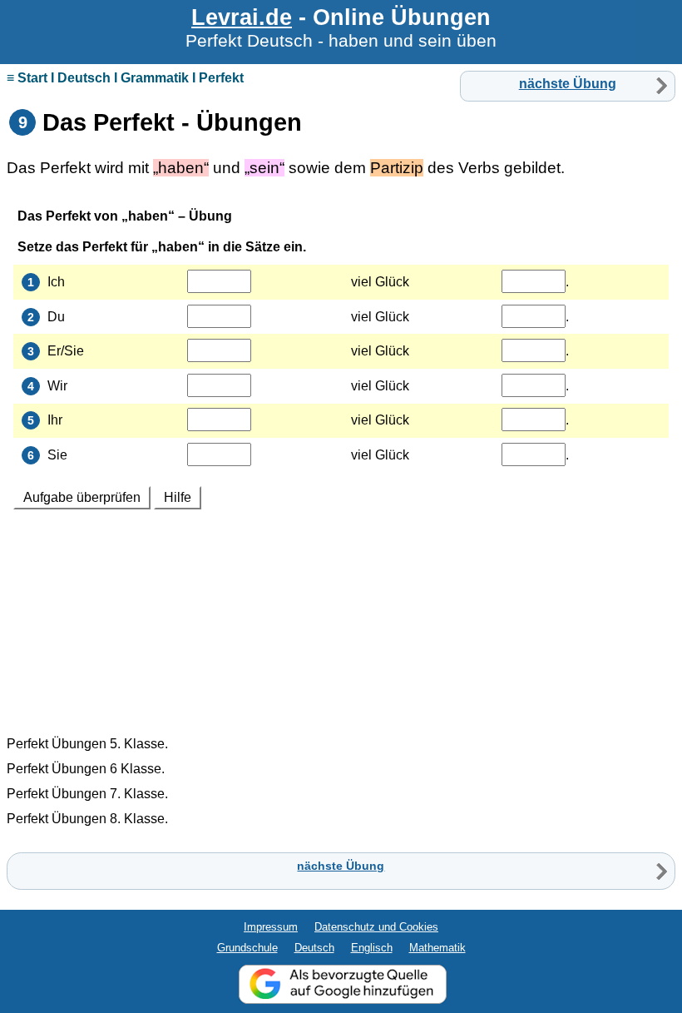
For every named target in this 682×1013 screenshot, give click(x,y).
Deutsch (314, 947)
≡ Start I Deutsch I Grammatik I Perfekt (125, 78)
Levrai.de (241, 17)
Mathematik (437, 947)
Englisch (372, 947)
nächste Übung (567, 84)
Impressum (271, 927)
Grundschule (247, 947)
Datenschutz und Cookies (376, 927)
